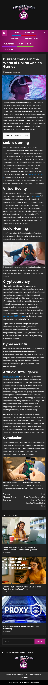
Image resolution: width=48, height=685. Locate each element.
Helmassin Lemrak (10, 592)
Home (16, 33)
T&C (26, 674)
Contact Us (9, 49)
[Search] (44, 33)
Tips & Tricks (15, 38)
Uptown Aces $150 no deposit (14, 316)
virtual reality (35, 196)
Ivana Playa (8, 72)
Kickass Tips (28, 33)
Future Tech (9, 44)
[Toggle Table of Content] (25, 135)
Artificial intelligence (11, 376)
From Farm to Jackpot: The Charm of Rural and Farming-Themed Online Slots (34, 500)
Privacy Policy (17, 674)
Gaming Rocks (31, 38)
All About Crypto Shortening (9, 497)
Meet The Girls (25, 44)
